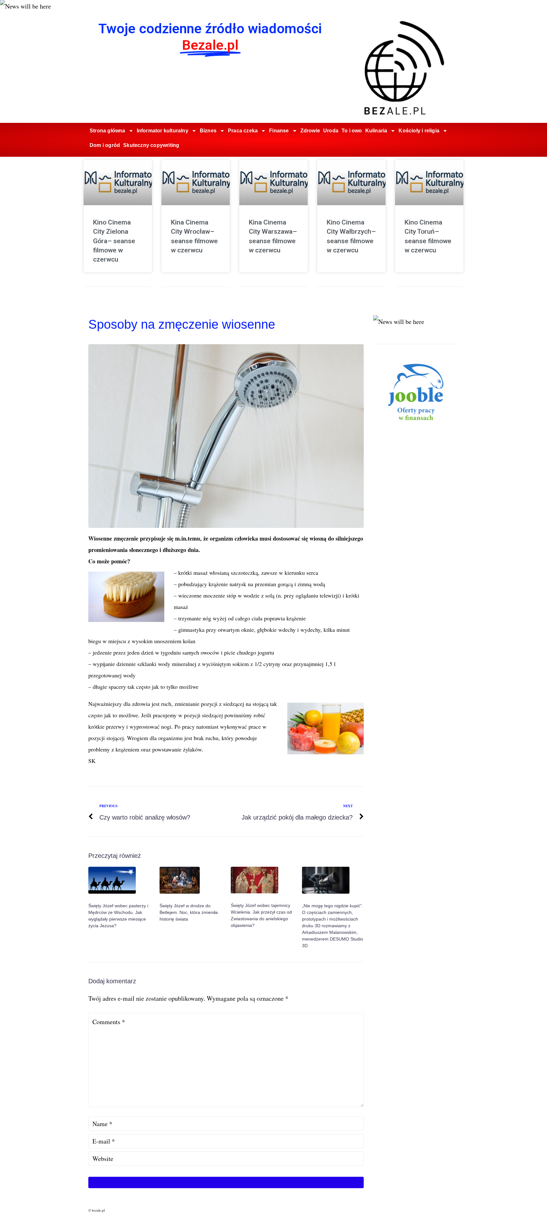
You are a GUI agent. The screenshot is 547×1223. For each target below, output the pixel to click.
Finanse (279, 130)
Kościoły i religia (419, 130)
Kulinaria (376, 130)
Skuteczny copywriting (151, 145)
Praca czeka (243, 130)
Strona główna (107, 130)
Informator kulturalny (162, 130)
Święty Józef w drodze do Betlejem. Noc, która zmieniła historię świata (189, 912)
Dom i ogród (105, 145)
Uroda (330, 130)
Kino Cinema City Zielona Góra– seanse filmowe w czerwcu (114, 241)
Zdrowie (310, 130)
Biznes (208, 130)
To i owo (352, 130)
